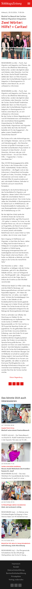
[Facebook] (12, 585)
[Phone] (20, 585)
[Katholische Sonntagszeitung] (11, 3)
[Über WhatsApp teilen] (18, 383)
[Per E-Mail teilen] (21, 383)
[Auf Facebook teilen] (10, 383)
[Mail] (16, 585)
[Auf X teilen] (14, 383)
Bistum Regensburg (16, 377)
